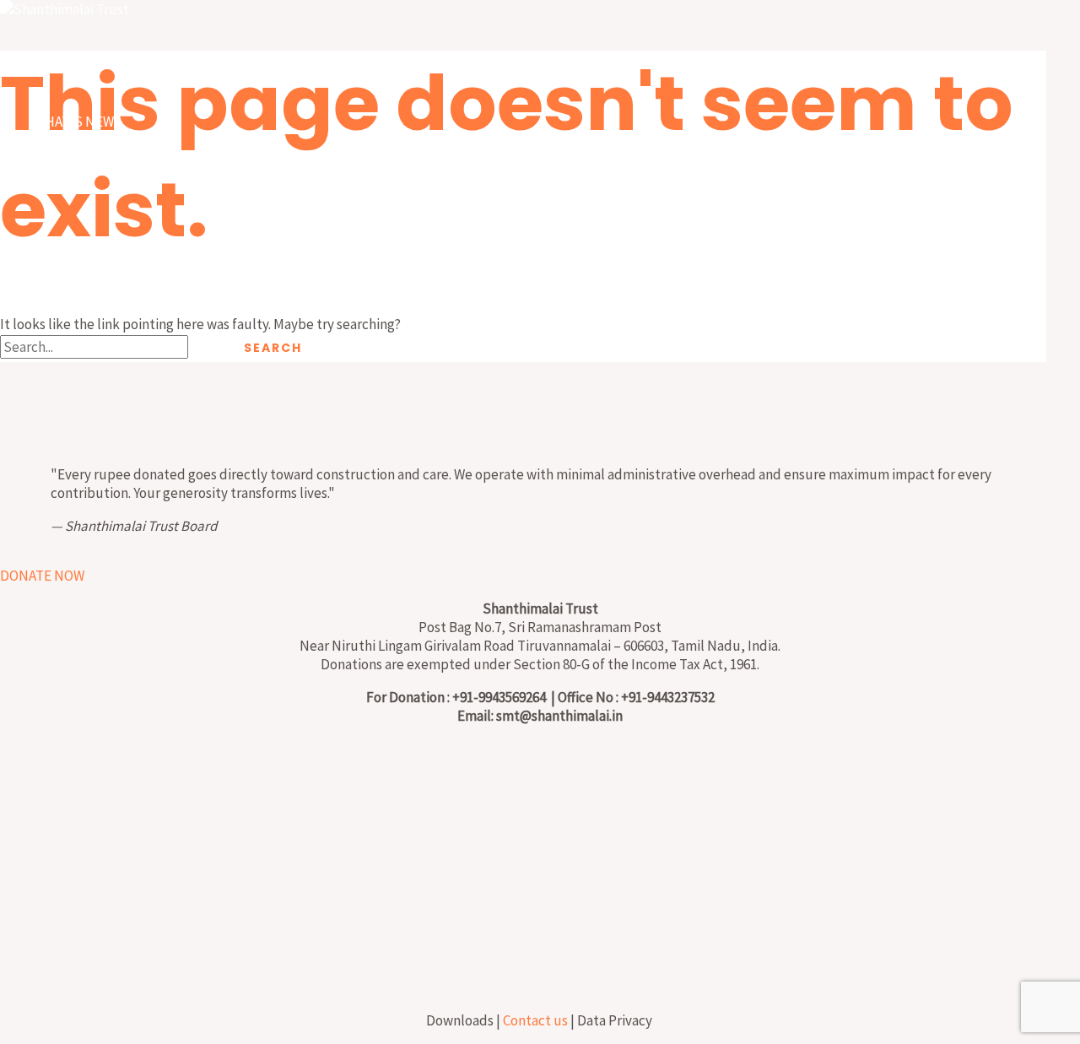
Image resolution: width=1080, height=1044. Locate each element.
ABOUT (56, 180)
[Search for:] (113, 347)
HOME (53, 62)
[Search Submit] (207, 347)
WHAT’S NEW (74, 121)
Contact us (535, 1020)
